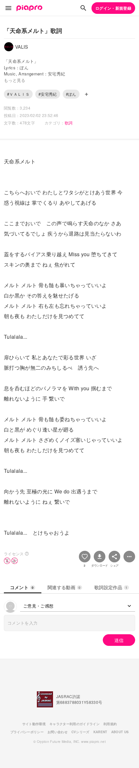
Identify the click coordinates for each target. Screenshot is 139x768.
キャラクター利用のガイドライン (74, 724)
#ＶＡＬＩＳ (18, 94)
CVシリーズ (80, 732)
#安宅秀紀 (47, 94)
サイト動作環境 (34, 724)
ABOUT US (120, 732)
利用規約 (110, 724)
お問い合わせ (58, 732)
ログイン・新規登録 (113, 8)
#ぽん (71, 94)
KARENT (100, 732)
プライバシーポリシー (27, 732)
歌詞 (69, 122)
